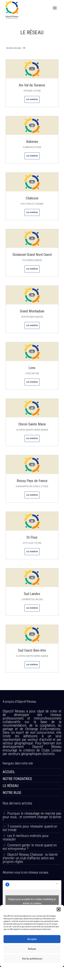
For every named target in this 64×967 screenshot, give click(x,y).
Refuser (32, 949)
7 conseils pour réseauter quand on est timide (30, 828)
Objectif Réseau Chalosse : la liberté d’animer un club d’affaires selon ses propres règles (30, 858)
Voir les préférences (32, 958)
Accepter (32, 939)
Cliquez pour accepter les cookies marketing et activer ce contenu (32, 901)
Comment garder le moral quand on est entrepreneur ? (30, 847)
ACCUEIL (9, 772)
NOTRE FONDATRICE (17, 779)
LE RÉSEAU (10, 786)
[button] (58, 909)
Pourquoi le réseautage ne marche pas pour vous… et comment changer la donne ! (32, 817)
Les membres (32, 99)
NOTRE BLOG (12, 792)
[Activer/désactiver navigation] (55, 8)
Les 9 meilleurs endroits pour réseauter (26, 837)
